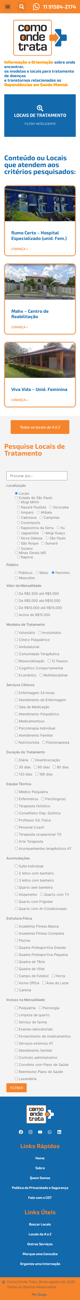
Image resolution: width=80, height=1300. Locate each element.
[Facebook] (21, 1132)
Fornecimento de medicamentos (44, 1036)
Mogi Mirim (29, 502)
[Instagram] (30, 1132)
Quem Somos (40, 1178)
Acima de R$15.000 (34, 615)
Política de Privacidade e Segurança (40, 1188)
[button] (7, 6)
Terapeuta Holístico (34, 806)
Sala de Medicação (33, 707)
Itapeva (26, 557)
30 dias (24, 767)
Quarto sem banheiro (35, 888)
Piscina (24, 941)
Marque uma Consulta (40, 1254)
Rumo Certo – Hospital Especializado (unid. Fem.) (39, 235)
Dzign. (42, 1294)
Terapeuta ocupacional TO (39, 834)
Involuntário (51, 633)
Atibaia (46, 512)
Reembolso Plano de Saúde (40, 1072)
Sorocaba (60, 507)
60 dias (43, 767)
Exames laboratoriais (35, 1029)
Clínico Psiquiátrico (34, 640)
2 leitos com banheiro (36, 873)
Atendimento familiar (35, 1051)
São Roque (29, 543)
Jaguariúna (29, 533)
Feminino (62, 572)
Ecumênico (27, 675)
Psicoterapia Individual (36, 728)
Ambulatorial (28, 647)
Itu (62, 527)
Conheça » (19, 249)
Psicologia (50, 1008)
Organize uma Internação (40, 1264)
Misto (43, 572)
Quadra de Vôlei (31, 969)
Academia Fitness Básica (38, 926)
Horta (60, 976)
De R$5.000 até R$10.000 (39, 601)
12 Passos (59, 661)
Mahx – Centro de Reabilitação (30, 313)
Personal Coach (31, 827)
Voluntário (26, 633)
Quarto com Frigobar (35, 902)
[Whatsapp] (49, 1132)
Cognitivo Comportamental (40, 668)
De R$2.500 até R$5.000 (38, 594)
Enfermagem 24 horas (36, 693)
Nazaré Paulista (33, 507)
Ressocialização (31, 661)
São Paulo (57, 538)
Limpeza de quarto (33, 1015)
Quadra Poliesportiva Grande (42, 948)
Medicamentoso (31, 721)
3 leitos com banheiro (36, 880)
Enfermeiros (28, 799)
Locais (23, 493)
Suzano (26, 548)
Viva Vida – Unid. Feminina (39, 389)
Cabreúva (28, 517)
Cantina (24, 990)
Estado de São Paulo (35, 497)
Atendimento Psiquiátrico (38, 714)
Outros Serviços (40, 1244)
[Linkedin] (59, 1132)
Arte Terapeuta (30, 842)
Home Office (28, 983)
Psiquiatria (27, 1008)
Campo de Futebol (33, 976)
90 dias (62, 767)
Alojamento (27, 895)
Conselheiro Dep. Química (39, 813)
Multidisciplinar (55, 675)
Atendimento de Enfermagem (42, 700)
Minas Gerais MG (32, 552)
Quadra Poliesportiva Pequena (43, 955)
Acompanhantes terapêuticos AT (44, 849)
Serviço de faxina (32, 1022)
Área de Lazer (57, 983)
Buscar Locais (40, 1224)
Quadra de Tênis (31, 962)
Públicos (25, 572)
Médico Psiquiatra (33, 792)
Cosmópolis (30, 522)
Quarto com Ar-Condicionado (42, 909)
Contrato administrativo (37, 1058)
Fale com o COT (40, 1197)
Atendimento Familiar (35, 735)
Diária (23, 760)
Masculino (26, 578)
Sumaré (51, 543)
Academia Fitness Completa (41, 933)
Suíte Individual (30, 866)
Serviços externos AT (35, 1043)
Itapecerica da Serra (37, 527)
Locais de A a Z (40, 1234)
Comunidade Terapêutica (38, 654)
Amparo (27, 512)
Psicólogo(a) (55, 799)
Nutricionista (28, 743)
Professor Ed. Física (34, 820)
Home (40, 1158)
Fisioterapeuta (57, 743)
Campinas (51, 517)
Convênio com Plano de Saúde (43, 1065)
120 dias (25, 774)
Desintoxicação (47, 760)
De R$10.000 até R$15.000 (40, 608)
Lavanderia (27, 1079)
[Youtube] (40, 1132)
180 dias (45, 774)
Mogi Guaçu (55, 533)
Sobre (40, 1168)
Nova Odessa (31, 538)
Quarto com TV (56, 895)
